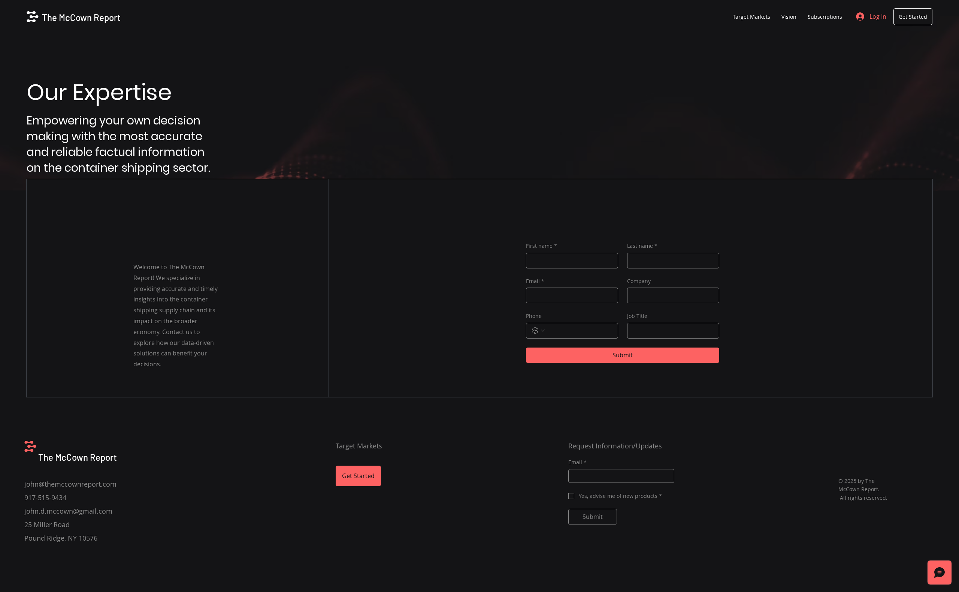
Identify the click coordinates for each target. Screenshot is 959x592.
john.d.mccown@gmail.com (68, 511)
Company (639, 281)
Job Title (637, 315)
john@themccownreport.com (70, 484)
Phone (534, 315)
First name (541, 245)
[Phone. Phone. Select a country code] (538, 330)
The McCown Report (81, 17)
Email (535, 281)
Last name (642, 245)
